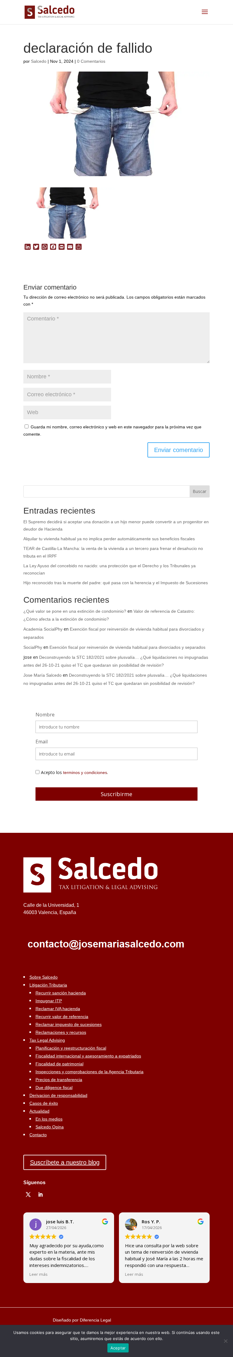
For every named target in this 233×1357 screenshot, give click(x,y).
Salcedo (38, 61)
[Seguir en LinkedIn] (40, 1194)
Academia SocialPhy (42, 629)
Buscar (199, 491)
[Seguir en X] (28, 1194)
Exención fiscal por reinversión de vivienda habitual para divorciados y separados (127, 647)
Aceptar (118, 1347)
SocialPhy (32, 647)
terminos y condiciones (85, 772)
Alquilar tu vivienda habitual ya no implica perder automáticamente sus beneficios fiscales (109, 538)
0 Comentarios (91, 61)
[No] (225, 1341)
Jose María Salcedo (42, 675)
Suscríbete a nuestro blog (65, 1162)
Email (41, 741)
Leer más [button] (38, 1274)
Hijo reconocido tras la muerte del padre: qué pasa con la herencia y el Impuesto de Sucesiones (115, 582)
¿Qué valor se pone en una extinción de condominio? (74, 611)
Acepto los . (74, 772)
